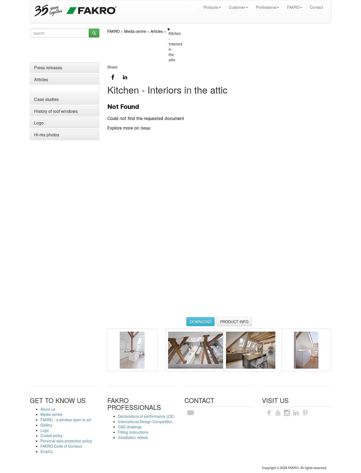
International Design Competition (145, 421)
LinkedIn (125, 77)
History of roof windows (56, 111)
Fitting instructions (133, 432)
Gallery (46, 425)
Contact (316, 7)
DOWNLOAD (200, 321)
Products (210, 7)
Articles (41, 79)
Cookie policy (51, 435)
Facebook (112, 77)
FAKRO (293, 7)
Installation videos (133, 437)
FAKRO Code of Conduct (61, 446)
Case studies (46, 99)
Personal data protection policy (66, 440)
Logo (39, 123)
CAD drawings (130, 426)
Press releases (48, 67)
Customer (237, 7)
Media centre (51, 414)
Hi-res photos (46, 135)
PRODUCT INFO (234, 321)
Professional (266, 7)
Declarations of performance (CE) (146, 416)
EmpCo (46, 451)
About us (47, 409)
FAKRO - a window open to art (65, 419)
